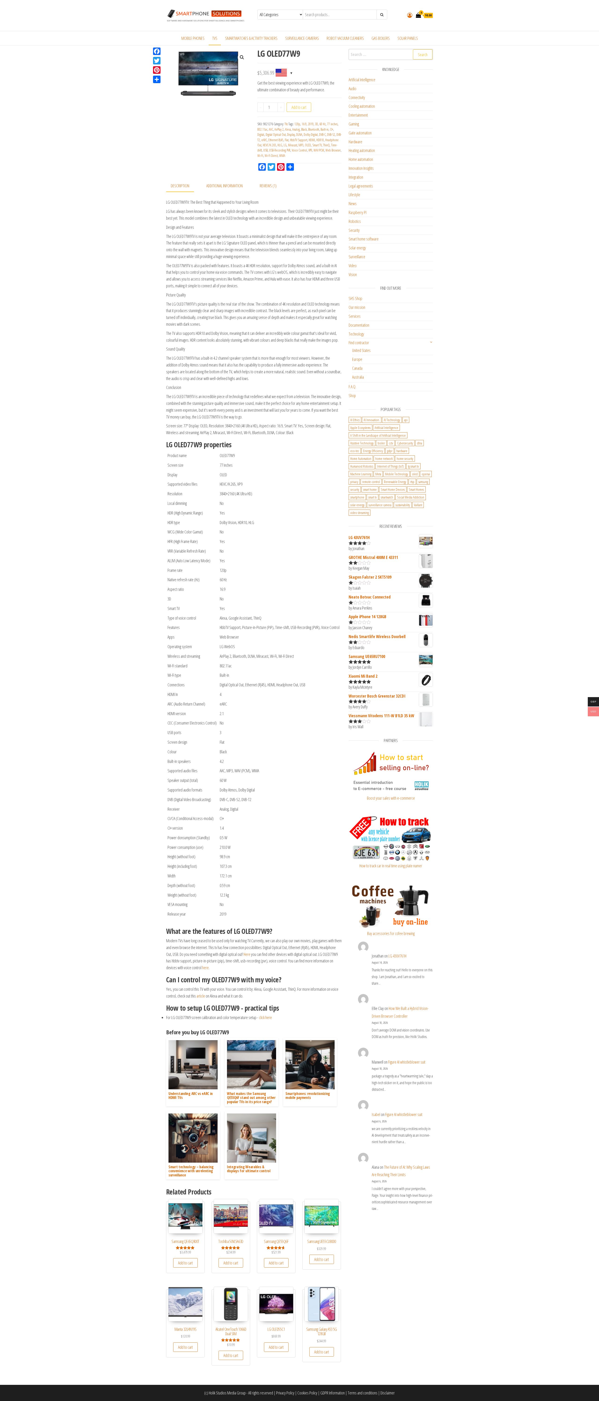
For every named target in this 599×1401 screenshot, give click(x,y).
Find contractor (359, 342)
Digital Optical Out (276, 134)
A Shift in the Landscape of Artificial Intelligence (378, 435)
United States (361, 350)
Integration (356, 177)
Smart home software (364, 239)
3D (316, 124)
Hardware (355, 141)
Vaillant (418, 505)
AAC (271, 129)
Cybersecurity (405, 443)
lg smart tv (413, 466)
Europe (357, 359)
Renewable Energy (395, 481)
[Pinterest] (156, 70)
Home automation (361, 159)
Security (354, 230)
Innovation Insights (361, 168)
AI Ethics (355, 420)
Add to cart (299, 107)
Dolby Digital (311, 134)
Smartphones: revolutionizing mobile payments (307, 1095)
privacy (354, 481)
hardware (401, 450)
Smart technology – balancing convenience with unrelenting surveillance (191, 1171)
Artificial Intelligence (362, 79)
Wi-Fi (260, 155)
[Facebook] (156, 51)
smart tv (372, 497)
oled (415, 474)
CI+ (331, 129)
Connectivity (357, 97)
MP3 (301, 145)
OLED (308, 145)
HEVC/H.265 (269, 145)
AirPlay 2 (279, 129)
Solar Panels (408, 38)
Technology (356, 334)
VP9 (310, 150)
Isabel (376, 1114)
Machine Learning (360, 474)
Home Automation (360, 458)
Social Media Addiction (410, 497)
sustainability (402, 505)
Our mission (357, 307)
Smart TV (317, 145)
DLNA (299, 134)
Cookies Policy (307, 1393)
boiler (381, 443)
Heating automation (362, 150)
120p (297, 124)
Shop (352, 395)
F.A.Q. (352, 386)
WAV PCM (319, 150)
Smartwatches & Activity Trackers (251, 38)
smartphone (357, 497)
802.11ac (262, 129)
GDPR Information (332, 1393)
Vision (353, 274)
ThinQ (326, 145)
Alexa (288, 129)
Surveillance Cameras (302, 38)
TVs (214, 38)
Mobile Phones (193, 38)
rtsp (412, 481)
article (201, 996)
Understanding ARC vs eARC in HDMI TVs (190, 1095)
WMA (282, 155)
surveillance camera (380, 505)
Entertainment (358, 115)
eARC (264, 140)
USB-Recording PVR (279, 150)
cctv (391, 443)
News (353, 203)
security (354, 489)
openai (426, 474)
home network (384, 458)
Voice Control (299, 150)
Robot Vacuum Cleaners (345, 38)
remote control (371, 481)
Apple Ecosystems (360, 427)
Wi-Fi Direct (271, 155)
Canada (357, 368)
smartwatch (387, 497)
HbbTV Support (298, 140)
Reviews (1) (268, 186)
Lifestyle (354, 194)
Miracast (292, 145)
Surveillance (357, 256)
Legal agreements (361, 186)
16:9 (304, 124)
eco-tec (354, 450)
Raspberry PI (357, 212)
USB (265, 150)
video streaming (359, 512)
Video (353, 265)
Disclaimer (387, 1393)
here (205, 967)
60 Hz (322, 124)
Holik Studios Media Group (227, 1393)
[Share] (156, 79)
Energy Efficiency (373, 450)
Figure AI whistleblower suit (406, 1062)
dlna (419, 443)
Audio (352, 88)
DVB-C (322, 134)
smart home (370, 489)
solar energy (357, 505)
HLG (280, 145)
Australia (358, 377)
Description (180, 186)
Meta (378, 474)
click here (265, 1017)
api (406, 420)
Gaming (354, 124)
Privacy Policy (285, 1393)
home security (405, 458)
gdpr (389, 450)
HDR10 (320, 140)
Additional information (224, 186)
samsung (423, 481)
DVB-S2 (331, 134)
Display (291, 134)
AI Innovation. (372, 420)
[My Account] (409, 14)
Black (304, 129)
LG (285, 145)
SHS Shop (355, 298)
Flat (287, 140)
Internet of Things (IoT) (390, 466)
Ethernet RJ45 (275, 140)
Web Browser (333, 150)
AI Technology (392, 420)
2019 (311, 124)
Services (355, 316)
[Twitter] (156, 60)
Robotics (355, 221)
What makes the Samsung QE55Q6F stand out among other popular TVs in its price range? (251, 1097)
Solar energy (357, 248)
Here (247, 954)
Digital (260, 134)
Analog (296, 129)
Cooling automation (362, 106)
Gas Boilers (381, 38)
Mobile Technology (396, 474)
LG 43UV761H (397, 956)
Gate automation (360, 133)
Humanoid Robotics (361, 466)
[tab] (183, 186)
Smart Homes (416, 489)
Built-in (325, 129)
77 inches (332, 124)
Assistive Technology (362, 443)
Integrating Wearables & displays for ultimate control (248, 1169)
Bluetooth (313, 129)
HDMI (312, 140)
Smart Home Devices (393, 489)
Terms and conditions (362, 1393)
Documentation (359, 325)
